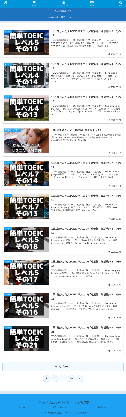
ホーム (22, 407)
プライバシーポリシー (63, 407)
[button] (116, 393)
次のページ (63, 367)
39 (71, 378)
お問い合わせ (104, 407)
